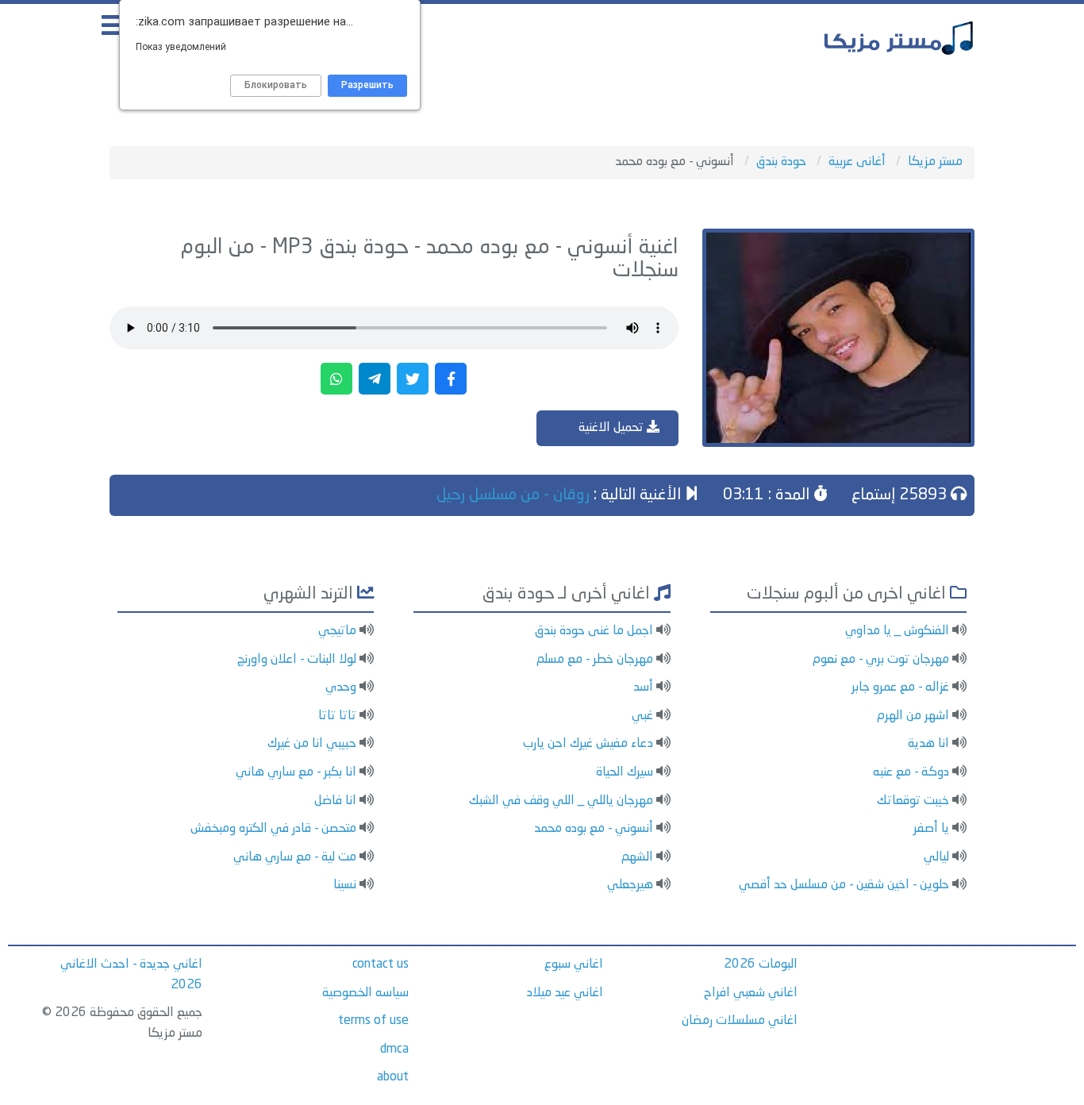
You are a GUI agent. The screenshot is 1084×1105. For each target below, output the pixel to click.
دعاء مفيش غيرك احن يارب (588, 743)
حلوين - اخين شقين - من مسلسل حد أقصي (844, 885)
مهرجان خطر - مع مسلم (594, 659)
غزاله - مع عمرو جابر (900, 687)
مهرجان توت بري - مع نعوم (881, 659)
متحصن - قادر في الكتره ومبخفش (273, 828)
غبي (642, 716)
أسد (643, 687)
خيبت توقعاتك (913, 801)
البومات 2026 (761, 964)
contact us (380, 964)
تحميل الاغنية (613, 428)
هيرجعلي (630, 885)
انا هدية (928, 743)
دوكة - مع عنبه (911, 772)
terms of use (373, 1021)
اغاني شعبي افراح (751, 993)
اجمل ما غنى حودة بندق (594, 631)
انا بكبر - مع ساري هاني (296, 772)
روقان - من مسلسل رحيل (513, 495)
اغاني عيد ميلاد (565, 993)
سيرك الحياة (624, 772)
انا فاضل (335, 801)
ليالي (936, 857)
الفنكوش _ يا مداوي (897, 631)
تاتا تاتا (337, 716)
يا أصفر (931, 828)
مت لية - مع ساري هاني (294, 857)
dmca (394, 1049)
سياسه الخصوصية (365, 993)
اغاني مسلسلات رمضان (740, 1021)
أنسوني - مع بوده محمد (593, 828)
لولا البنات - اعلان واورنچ (296, 659)
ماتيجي (337, 631)
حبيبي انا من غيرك (311, 743)
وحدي (340, 687)
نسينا (344, 885)
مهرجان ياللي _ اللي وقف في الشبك (561, 801)
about (393, 1077)
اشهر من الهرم (913, 716)
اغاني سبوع (573, 964)
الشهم (637, 857)
